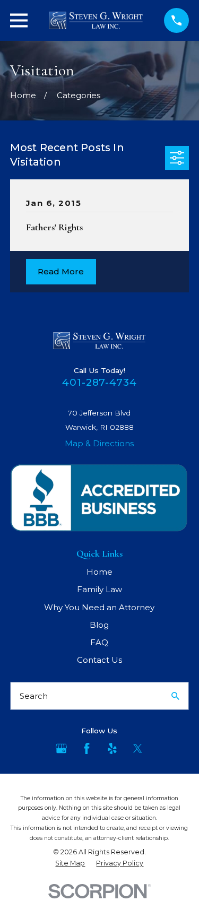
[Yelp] (112, 748)
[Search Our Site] (175, 696)
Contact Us (99, 660)
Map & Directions (99, 443)
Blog (99, 625)
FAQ (99, 642)
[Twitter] (137, 748)
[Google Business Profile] (61, 748)
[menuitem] (70, 863)
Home (99, 572)
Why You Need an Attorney (99, 607)
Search (34, 696)
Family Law (99, 589)
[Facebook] (86, 748)
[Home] (96, 20)
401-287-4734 (99, 382)
